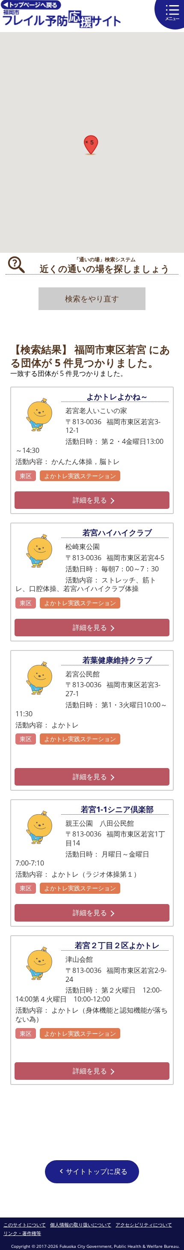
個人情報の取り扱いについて (80, 1225)
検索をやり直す (92, 298)
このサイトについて (24, 1225)
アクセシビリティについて (144, 1225)
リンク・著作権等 (22, 1233)
